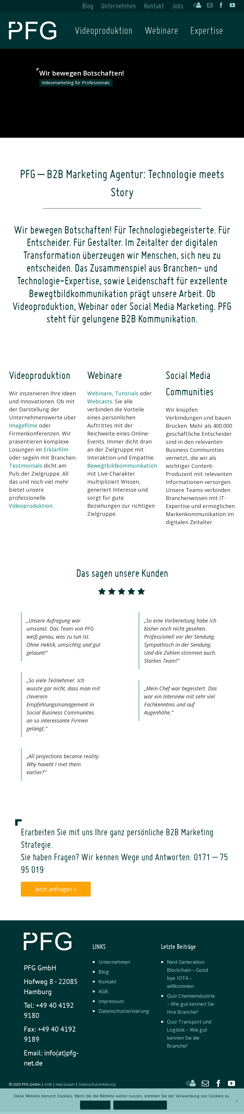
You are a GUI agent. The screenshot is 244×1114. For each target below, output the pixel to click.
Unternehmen (114, 962)
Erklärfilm (55, 449)
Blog (103, 972)
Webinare (99, 393)
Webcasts (99, 401)
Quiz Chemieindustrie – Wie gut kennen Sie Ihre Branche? (191, 1004)
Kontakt (107, 981)
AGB (103, 991)
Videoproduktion (30, 505)
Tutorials (126, 393)
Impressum (111, 1001)
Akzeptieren (95, 1105)
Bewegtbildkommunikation (122, 465)
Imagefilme (23, 425)
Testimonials (25, 465)
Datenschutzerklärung (123, 1011)
